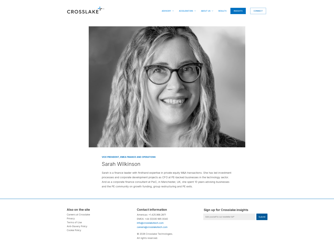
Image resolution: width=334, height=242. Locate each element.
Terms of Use (74, 222)
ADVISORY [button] (166, 11)
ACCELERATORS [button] (186, 11)
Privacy (71, 218)
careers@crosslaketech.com (152, 227)
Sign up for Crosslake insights (226, 209)
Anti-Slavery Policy (77, 226)
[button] (196, 11)
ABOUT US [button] (205, 11)
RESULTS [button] (222, 11)
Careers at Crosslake (78, 214)
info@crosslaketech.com (150, 223)
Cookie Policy (74, 230)
